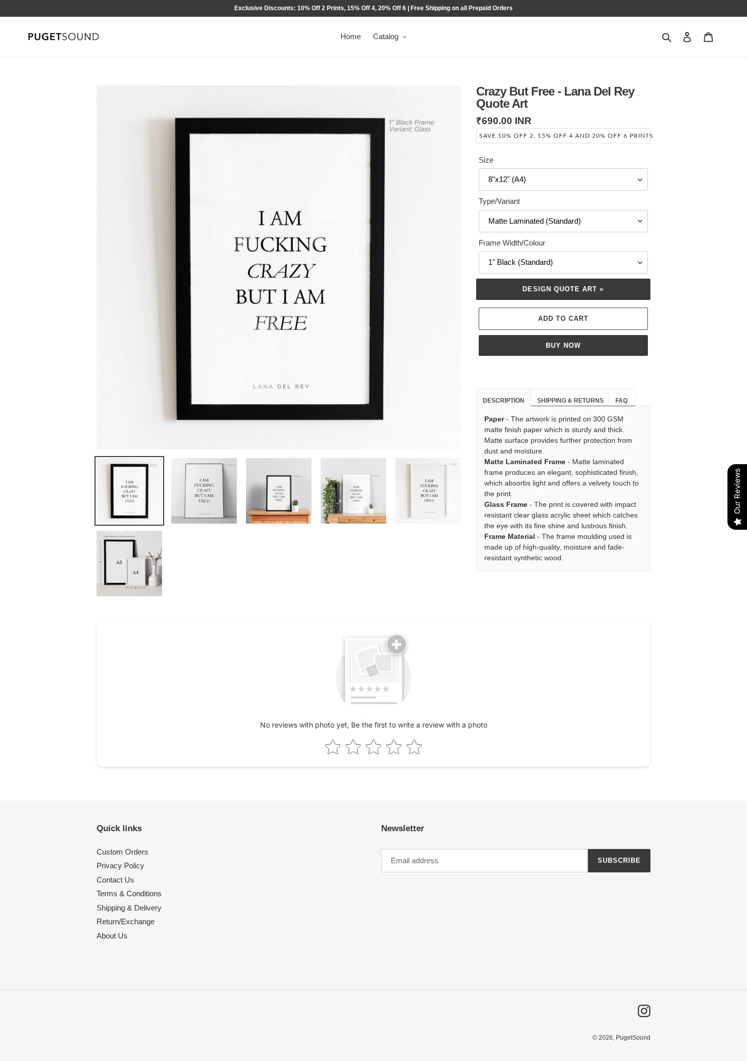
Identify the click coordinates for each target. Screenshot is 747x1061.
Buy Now (563, 345)
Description (503, 400)
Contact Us (115, 879)
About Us (112, 935)
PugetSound (633, 1037)
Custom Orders (122, 851)
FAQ (622, 400)
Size (486, 160)
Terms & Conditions (129, 893)
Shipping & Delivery (129, 907)
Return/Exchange (125, 921)
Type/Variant (499, 201)
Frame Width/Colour (512, 242)
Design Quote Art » (563, 289)
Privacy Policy (120, 865)
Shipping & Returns (571, 400)
